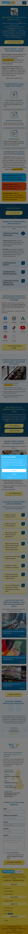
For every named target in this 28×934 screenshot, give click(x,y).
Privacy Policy (9, 477)
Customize (14, 474)
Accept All (14, 470)
